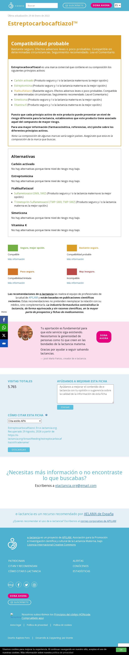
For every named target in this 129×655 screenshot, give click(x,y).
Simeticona (20, 99)
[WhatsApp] (4, 328)
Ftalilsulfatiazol (23, 91)
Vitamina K (20, 105)
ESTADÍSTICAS (81, 571)
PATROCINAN (16, 561)
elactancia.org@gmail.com (75, 485)
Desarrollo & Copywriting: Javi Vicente (54, 637)
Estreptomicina (23, 85)
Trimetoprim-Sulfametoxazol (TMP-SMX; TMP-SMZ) (45, 202)
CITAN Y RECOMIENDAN (22, 566)
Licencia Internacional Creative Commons (51, 544)
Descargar (19, 449)
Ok (121, 650)
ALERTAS (78, 561)
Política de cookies (62, 624)
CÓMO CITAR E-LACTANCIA (24, 571)
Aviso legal (15, 624)
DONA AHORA (104, 337)
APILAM (33, 297)
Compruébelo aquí (33, 618)
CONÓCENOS (81, 566)
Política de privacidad (37, 624)
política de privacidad (62, 652)
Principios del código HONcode (72, 614)
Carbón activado (23, 80)
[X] (4, 335)
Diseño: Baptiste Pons (19, 637)
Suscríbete (76, 5)
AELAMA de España (99, 514)
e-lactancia (33, 537)
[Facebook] (4, 320)
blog (10, 584)
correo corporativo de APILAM (98, 521)
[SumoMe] (4, 343)
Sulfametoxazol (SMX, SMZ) (30, 193)
